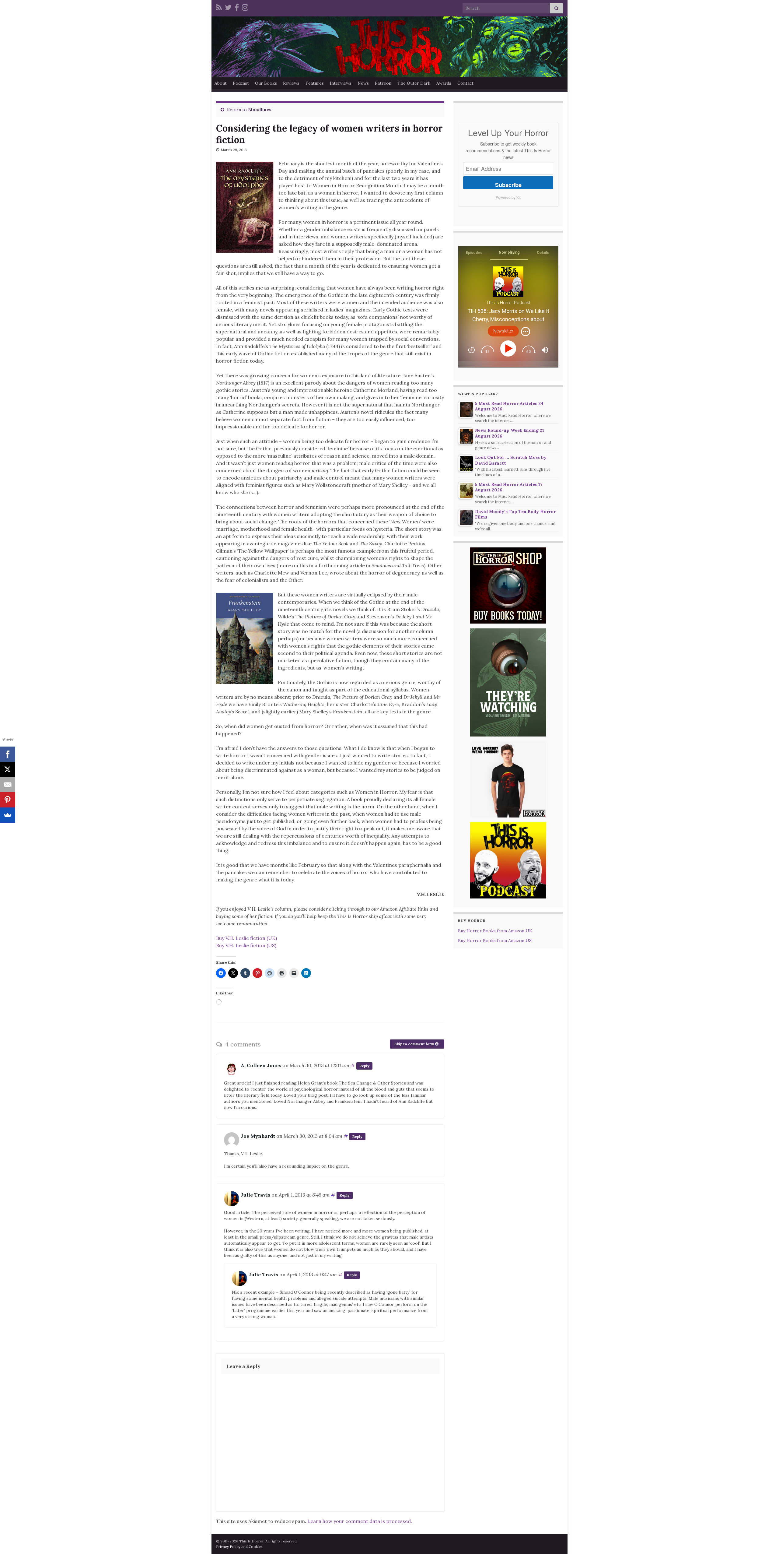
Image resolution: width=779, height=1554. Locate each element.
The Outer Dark (413, 83)
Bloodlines (259, 109)
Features (315, 83)
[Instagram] (245, 6)
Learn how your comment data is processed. (359, 1521)
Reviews (291, 83)
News (363, 83)
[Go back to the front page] (389, 46)
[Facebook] (237, 6)
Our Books (266, 83)
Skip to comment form (414, 1044)
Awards (443, 83)
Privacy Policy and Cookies (239, 1546)
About (221, 83)
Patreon (383, 83)
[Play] (509, 348)
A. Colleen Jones (261, 1065)
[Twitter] (228, 6)
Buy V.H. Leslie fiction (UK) (246, 938)
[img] (525, 331)
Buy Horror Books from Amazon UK (495, 930)
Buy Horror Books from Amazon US (495, 940)
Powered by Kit (508, 197)
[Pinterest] (7, 799)
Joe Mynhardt (258, 1136)
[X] (7, 769)
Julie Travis (255, 1195)
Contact (465, 83)
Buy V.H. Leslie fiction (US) (246, 945)
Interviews (340, 83)
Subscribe (508, 185)
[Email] (7, 784)
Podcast (241, 83)
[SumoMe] (7, 815)
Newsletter (503, 331)
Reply (364, 1066)
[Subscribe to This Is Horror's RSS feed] (219, 6)
